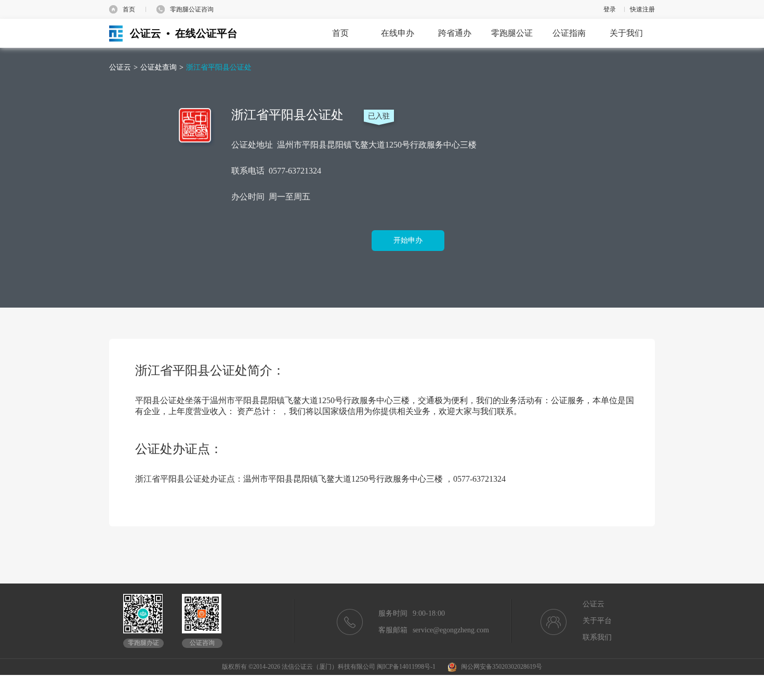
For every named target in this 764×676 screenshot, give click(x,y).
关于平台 (597, 621)
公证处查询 (158, 67)
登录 (609, 9)
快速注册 (642, 9)
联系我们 (597, 637)
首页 (129, 9)
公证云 (120, 67)
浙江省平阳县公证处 (219, 67)
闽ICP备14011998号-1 (406, 666)
